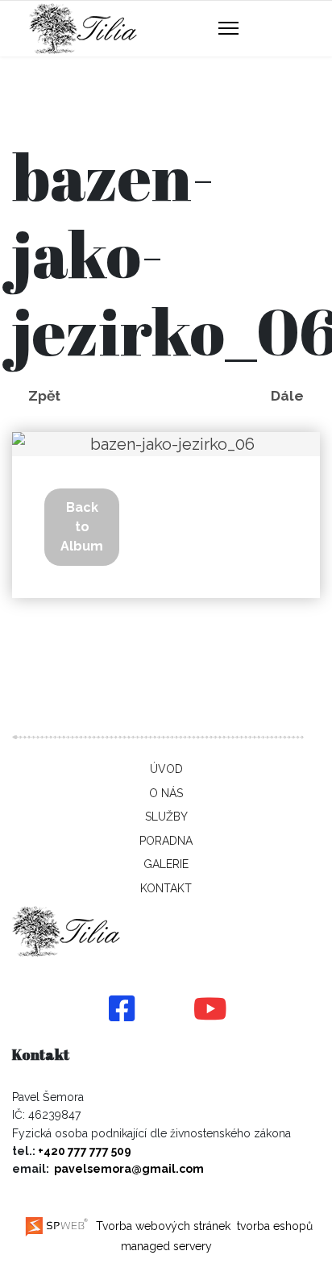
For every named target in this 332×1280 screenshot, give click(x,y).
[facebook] (122, 1010)
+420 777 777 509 (84, 1151)
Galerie (166, 864)
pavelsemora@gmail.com (129, 1168)
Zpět (44, 396)
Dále (287, 396)
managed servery (166, 1246)
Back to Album (81, 527)
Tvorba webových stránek (161, 1226)
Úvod (166, 769)
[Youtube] (210, 1010)
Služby (166, 816)
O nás (166, 793)
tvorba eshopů (273, 1226)
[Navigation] (228, 29)
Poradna (166, 840)
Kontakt (166, 888)
